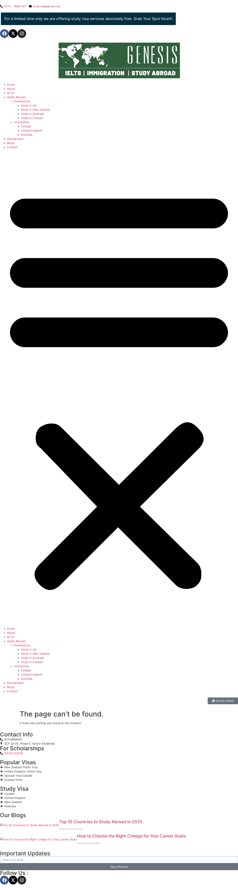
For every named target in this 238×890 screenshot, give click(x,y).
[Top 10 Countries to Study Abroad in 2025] (29, 825)
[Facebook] (4, 33)
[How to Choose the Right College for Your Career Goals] (38, 839)
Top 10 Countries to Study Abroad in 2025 (100, 821)
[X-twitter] (13, 33)
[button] (119, 387)
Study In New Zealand (35, 109)
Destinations (22, 101)
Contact (12, 147)
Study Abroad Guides (70, 828)
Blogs (10, 143)
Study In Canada (32, 118)
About (11, 88)
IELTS (10, 93)
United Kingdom (31, 130)
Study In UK (28, 105)
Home (11, 84)
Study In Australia (32, 113)
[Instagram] (21, 33)
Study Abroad (16, 97)
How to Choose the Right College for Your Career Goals (131, 836)
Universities (21, 122)
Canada (26, 126)
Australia (26, 134)
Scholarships (15, 139)
